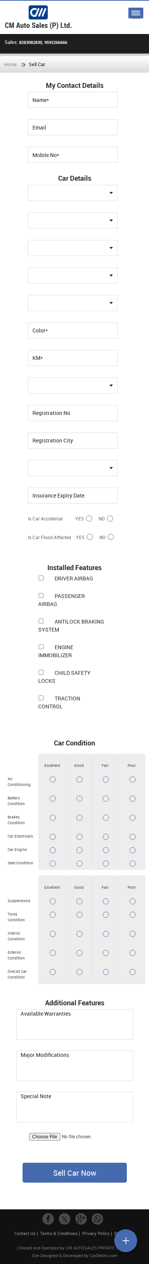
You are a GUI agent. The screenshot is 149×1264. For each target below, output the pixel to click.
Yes (79, 518)
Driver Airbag (74, 578)
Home (10, 64)
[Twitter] (64, 1219)
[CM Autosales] (38, 17)
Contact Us (25, 1233)
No (102, 518)
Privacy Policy (96, 1233)
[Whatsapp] (97, 1219)
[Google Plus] (81, 1219)
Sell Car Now (74, 1173)
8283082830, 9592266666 (43, 42)
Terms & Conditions (59, 1233)
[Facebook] (48, 1219)
